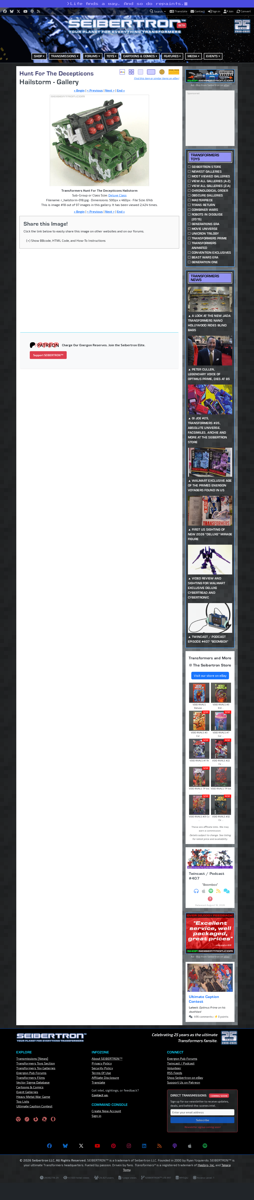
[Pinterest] (113, 1145)
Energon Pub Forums (31, 1073)
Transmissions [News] (32, 1058)
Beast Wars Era (205, 257)
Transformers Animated (204, 245)
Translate (98, 1082)
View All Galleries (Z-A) (211, 186)
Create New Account (106, 1111)
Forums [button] (91, 56)
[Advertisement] (102, 285)
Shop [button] (38, 56)
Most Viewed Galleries (211, 176)
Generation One (205, 262)
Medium (140, 71)
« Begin (79, 90)
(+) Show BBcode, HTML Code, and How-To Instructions (66, 240)
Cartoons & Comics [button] (139, 56)
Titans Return (203, 205)
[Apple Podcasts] (190, 1145)
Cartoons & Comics (29, 1087)
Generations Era (205, 224)
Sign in (96, 1116)
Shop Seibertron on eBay (185, 1077)
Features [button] (171, 56)
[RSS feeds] (159, 1145)
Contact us (100, 1095)
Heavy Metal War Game (33, 1096)
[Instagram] (129, 1145)
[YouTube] (97, 1145)
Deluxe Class (117, 195)
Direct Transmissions (198, 1095)
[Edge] (44, 1119)
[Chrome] (18, 1119)
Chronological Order (210, 190)
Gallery (131, 71)
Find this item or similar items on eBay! (156, 78)
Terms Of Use (101, 1073)
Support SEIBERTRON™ (48, 355)
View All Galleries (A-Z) (211, 181)
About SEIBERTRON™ (107, 1058)
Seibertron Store (206, 167)
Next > (109, 90)
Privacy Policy (102, 1063)
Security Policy (102, 1068)
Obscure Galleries (207, 195)
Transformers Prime (209, 238)
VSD (162, 71)
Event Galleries (27, 1092)
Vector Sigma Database (33, 1082)
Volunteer (174, 1068)
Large (151, 71)
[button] (157, 11)
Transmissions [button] (63, 56)
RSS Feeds (174, 1073)
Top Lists (22, 1101)
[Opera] (53, 1119)
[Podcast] (174, 1145)
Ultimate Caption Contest (204, 999)
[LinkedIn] (144, 1145)
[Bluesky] (65, 1145)
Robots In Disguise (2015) (207, 217)
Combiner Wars (205, 210)
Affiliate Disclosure (105, 1077)
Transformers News (205, 278)
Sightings (173, 71)
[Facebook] (49, 1145)
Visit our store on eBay (210, 675)
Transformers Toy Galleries (35, 1068)
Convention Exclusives (211, 252)
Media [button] (192, 56)
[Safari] (27, 1119)
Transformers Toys (205, 157)
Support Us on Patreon (183, 1082)
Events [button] (212, 56)
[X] (81, 1145)
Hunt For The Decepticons (56, 73)
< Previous (95, 90)
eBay (122, 71)
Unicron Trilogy (205, 233)
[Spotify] (204, 1145)
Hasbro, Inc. (206, 1165)
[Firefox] (35, 1119)
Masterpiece (202, 200)
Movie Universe (204, 229)
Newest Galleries (207, 171)
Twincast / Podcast (180, 1063)
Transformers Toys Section (35, 1063)
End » (121, 90)
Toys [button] (110, 56)
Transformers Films (30, 1077)
